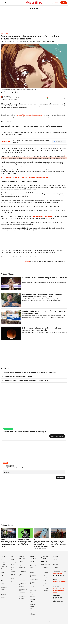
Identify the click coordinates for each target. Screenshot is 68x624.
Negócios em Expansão (33, 613)
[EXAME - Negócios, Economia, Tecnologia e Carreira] (34, 2)
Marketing (13, 562)
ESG (2, 580)
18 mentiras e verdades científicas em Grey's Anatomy (18, 376)
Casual (12, 559)
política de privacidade (35, 621)
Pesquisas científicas (22, 257)
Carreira (3, 575)
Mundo (12, 556)
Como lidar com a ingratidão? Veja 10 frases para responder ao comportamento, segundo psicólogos (30, 372)
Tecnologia (13, 571)
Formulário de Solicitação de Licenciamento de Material (59, 590)
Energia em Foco (34, 579)
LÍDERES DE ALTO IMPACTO (4, 568)
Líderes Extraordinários (34, 587)
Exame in (45, 567)
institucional (8, 621)
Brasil (2, 572)
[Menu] (2, 3)
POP (12, 581)
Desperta (45, 572)
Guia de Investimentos (22, 570)
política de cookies (24, 621)
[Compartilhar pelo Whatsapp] (2, 92)
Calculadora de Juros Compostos (23, 590)
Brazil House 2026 (33, 566)
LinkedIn (55, 562)
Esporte (13, 564)
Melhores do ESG (33, 609)
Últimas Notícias (3, 563)
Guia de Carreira (21, 575)
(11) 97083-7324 (59, 598)
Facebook (55, 567)
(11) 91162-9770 (59, 575)
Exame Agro (12, 568)
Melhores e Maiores (32, 605)
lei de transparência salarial (49, 621)
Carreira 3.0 (46, 570)
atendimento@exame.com (59, 581)
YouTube (55, 559)
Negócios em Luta (33, 591)
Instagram (55, 564)
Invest (2, 591)
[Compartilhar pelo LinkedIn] (7, 92)
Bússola (32, 572)
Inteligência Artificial (4, 588)
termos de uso (16, 621)
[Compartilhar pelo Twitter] (12, 92)
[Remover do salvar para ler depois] (18, 92)
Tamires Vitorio (7, 96)
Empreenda (46, 586)
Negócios (3, 594)
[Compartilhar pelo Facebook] (4, 92)
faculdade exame (46, 557)
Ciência (34, 8)
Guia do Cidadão (21, 562)
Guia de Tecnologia (22, 566)
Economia (3, 578)
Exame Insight (3, 584)
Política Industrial (32, 595)
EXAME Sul (32, 570)
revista (45, 561)
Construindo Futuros (33, 576)
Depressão (33, 257)
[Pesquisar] (5, 3)
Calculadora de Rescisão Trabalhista (23, 585)
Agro (44, 583)
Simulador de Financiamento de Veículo (23, 596)
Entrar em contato (57, 573)
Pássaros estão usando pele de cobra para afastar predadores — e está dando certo (26, 380)
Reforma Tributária (32, 562)
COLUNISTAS (4, 597)
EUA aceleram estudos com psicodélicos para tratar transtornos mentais (25, 177)
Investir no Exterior (32, 583)
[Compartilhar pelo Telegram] (10, 92)
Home (2, 33)
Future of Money (13, 575)
